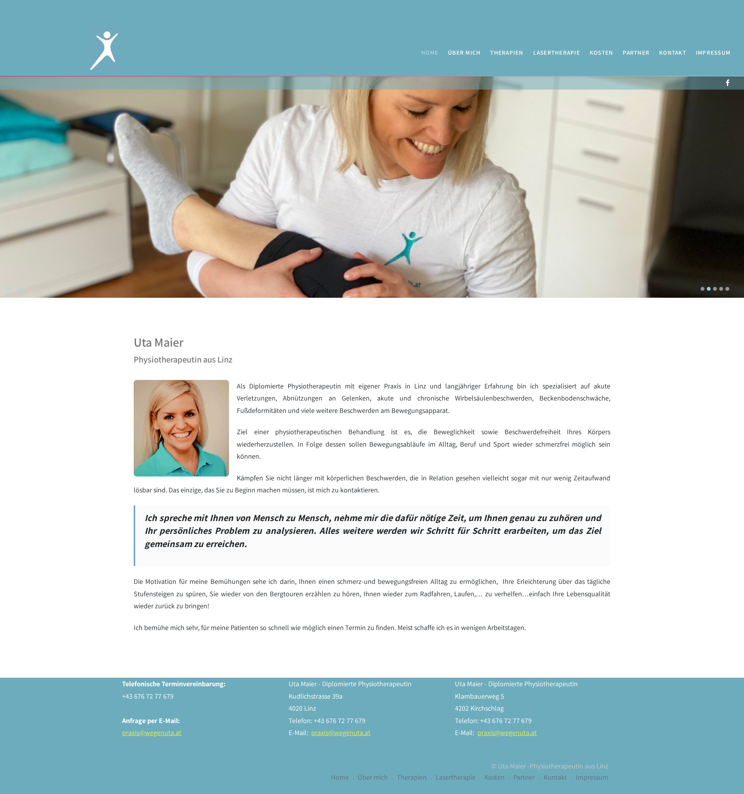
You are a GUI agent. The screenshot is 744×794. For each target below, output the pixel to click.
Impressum (713, 52)
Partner (636, 52)
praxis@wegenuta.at (151, 732)
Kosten (601, 52)
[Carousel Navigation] (372, 273)
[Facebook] (727, 83)
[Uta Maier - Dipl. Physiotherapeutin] (105, 50)
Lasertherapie (556, 52)
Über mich (464, 52)
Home (429, 52)
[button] (702, 289)
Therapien (506, 52)
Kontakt (672, 52)
